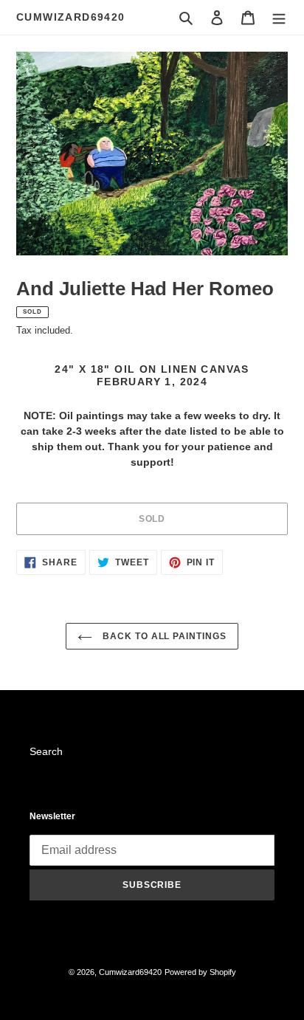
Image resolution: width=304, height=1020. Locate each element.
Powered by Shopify (200, 972)
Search (46, 751)
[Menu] (278, 17)
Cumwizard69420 (70, 17)
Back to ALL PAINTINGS (163, 636)
